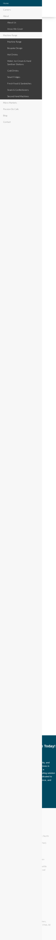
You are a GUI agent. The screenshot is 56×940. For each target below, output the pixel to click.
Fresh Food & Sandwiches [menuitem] (19, 83)
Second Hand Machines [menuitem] (18, 96)
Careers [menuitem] (7, 9)
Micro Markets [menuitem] (10, 102)
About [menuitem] (6, 16)
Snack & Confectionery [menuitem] (18, 89)
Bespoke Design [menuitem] (14, 48)
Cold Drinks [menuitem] (13, 70)
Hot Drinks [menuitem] (12, 54)
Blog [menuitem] (5, 115)
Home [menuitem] (6, 3)
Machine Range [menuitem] (10, 35)
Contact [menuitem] (7, 122)
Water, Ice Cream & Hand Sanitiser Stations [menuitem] (19, 63)
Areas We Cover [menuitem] (15, 29)
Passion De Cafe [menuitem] (11, 109)
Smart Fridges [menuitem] (13, 77)
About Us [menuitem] (11, 22)
